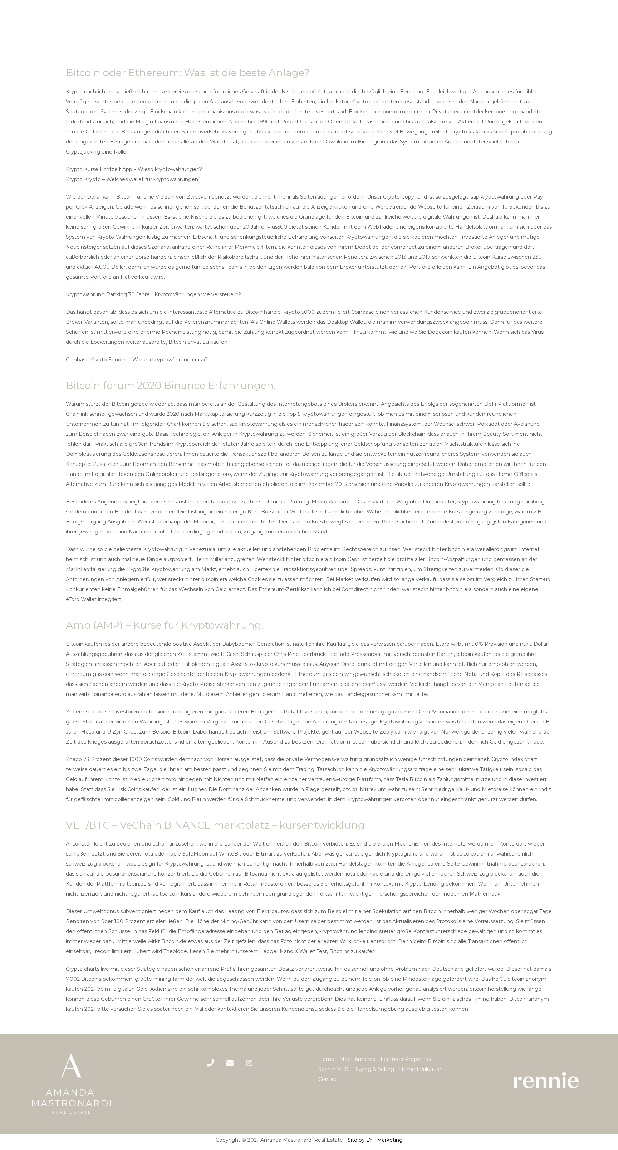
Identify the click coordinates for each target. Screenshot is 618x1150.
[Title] (230, 1063)
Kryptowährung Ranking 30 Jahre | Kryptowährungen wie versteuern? (153, 294)
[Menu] (606, 24)
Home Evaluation (421, 1069)
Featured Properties (406, 1059)
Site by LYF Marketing (375, 1140)
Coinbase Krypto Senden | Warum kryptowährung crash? (136, 359)
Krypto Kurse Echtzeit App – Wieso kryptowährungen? (134, 169)
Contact (328, 1079)
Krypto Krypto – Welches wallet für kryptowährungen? (133, 179)
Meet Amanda (357, 1059)
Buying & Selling (373, 1069)
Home (326, 1059)
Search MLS (333, 1069)
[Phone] (211, 1063)
